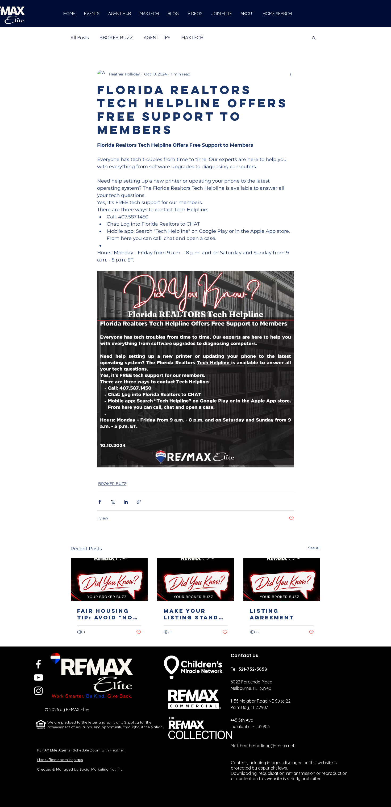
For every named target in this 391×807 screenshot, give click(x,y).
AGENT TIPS (157, 38)
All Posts (79, 38)
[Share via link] (138, 501)
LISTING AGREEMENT (272, 614)
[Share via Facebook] (99, 501)
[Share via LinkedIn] (125, 501)
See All (314, 548)
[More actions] (291, 74)
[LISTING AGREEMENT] (281, 579)
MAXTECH (192, 38)
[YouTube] (38, 677)
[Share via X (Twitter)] (112, 501)
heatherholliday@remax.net (267, 745)
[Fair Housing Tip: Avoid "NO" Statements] (109, 579)
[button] (313, 38)
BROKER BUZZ (116, 38)
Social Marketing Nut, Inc (101, 769)
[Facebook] (38, 664)
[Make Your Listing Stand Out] (195, 579)
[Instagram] (38, 690)
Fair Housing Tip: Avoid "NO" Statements (106, 614)
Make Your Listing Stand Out (191, 614)
